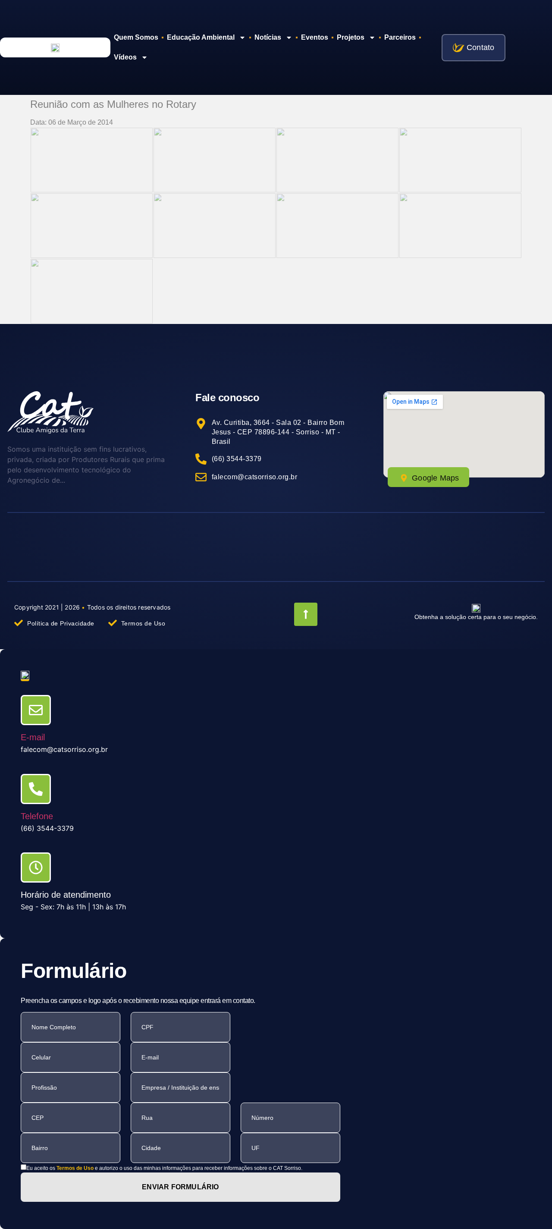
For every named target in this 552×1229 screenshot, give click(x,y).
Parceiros (400, 37)
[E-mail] (36, 710)
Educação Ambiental (201, 37)
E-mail (33, 737)
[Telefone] (36, 789)
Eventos (314, 37)
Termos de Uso (75, 1168)
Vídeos (125, 57)
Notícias (267, 37)
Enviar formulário (180, 1187)
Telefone (37, 816)
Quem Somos (136, 37)
